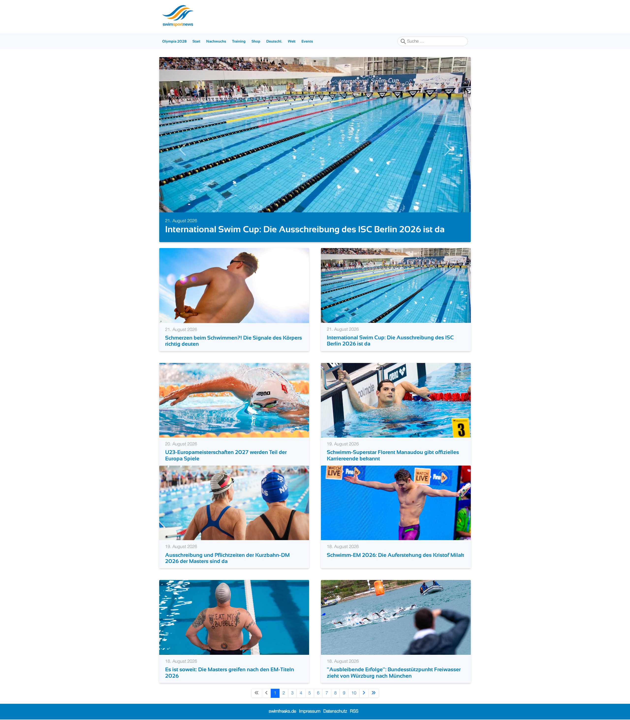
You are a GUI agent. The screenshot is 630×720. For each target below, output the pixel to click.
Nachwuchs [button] (216, 41)
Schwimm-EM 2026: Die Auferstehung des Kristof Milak (395, 555)
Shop (256, 41)
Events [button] (307, 41)
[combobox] (432, 41)
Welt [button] (292, 41)
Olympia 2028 (174, 41)
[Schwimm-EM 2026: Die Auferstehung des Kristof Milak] (396, 503)
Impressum (309, 711)
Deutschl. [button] (274, 41)
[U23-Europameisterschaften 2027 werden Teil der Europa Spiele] (234, 400)
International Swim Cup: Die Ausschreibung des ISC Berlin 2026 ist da (305, 229)
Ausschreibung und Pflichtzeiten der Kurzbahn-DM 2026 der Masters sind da (227, 558)
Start (196, 41)
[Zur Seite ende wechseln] (373, 693)
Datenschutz (335, 711)
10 (353, 693)
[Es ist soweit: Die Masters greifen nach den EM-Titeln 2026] (234, 617)
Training (239, 41)
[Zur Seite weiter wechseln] (363, 693)
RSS (354, 711)
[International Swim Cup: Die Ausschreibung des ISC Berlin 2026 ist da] (396, 285)
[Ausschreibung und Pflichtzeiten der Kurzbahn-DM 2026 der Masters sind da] (234, 503)
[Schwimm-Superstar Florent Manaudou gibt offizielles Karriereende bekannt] (396, 400)
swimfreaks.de (282, 711)
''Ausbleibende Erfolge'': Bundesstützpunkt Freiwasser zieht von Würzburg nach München (394, 672)
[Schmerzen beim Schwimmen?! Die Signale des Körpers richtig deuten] (234, 285)
